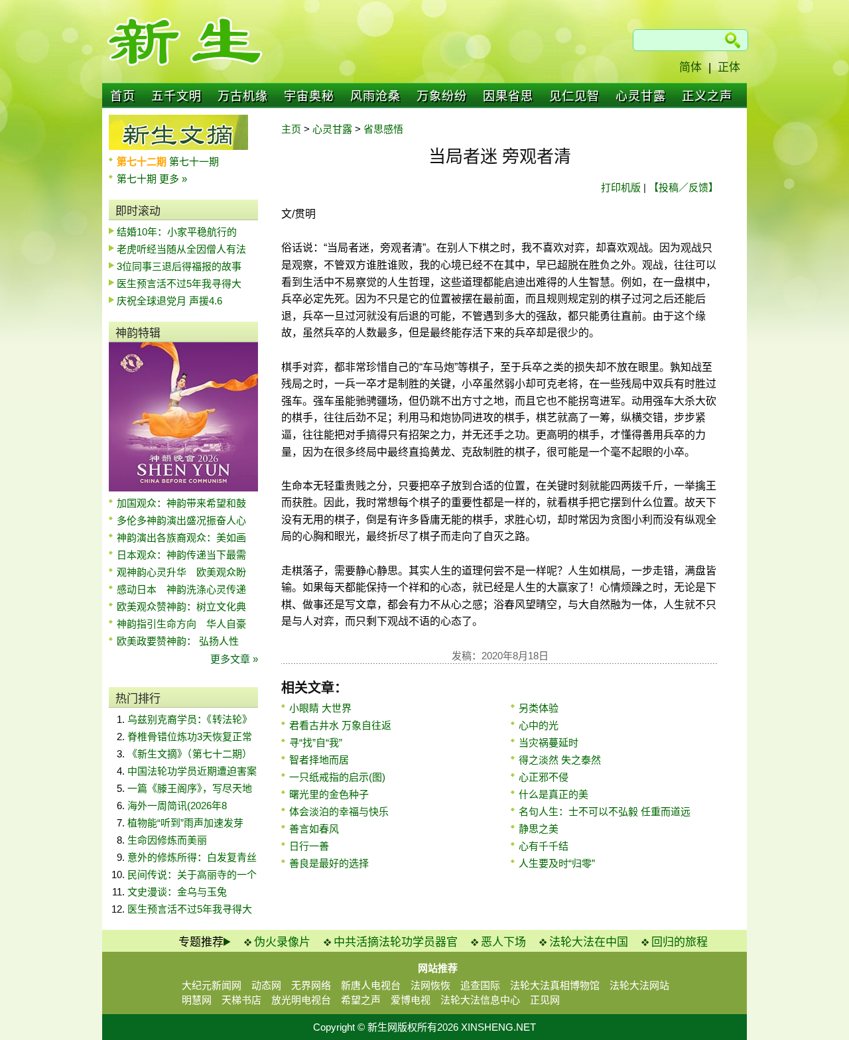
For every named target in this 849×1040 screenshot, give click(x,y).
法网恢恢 (430, 985)
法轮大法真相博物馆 (555, 985)
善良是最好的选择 (329, 863)
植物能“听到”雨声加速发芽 (185, 822)
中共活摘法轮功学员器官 (396, 942)
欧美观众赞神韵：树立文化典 (181, 606)
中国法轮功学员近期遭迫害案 (192, 771)
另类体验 (538, 708)
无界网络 (311, 985)
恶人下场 (503, 942)
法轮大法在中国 (588, 942)
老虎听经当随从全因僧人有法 (181, 249)
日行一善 (309, 846)
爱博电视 (410, 1000)
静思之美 (538, 828)
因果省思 (508, 96)
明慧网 (197, 1000)
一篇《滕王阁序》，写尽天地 (189, 788)
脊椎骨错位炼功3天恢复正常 (189, 736)
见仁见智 (574, 96)
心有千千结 (543, 846)
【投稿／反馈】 (683, 187)
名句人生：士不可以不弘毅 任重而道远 (604, 811)
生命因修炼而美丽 (167, 840)
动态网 (266, 985)
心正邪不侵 (543, 777)
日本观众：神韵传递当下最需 (181, 554)
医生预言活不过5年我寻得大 (179, 283)
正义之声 (707, 96)
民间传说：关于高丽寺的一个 (192, 874)
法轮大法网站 (639, 985)
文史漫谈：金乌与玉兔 (177, 891)
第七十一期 (194, 161)
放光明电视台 (301, 1000)
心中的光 (538, 725)
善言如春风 (314, 828)
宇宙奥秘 (309, 96)
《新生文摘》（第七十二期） (189, 753)
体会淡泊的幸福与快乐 (339, 811)
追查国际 (480, 985)
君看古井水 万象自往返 (340, 725)
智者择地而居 (319, 759)
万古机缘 (243, 96)
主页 (291, 129)
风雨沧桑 (375, 96)
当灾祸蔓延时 (548, 742)
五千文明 (176, 96)
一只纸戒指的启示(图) (337, 777)
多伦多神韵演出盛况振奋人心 (181, 520)
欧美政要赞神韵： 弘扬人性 (178, 641)
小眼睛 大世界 (320, 708)
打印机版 (621, 187)
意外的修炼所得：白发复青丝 (192, 857)
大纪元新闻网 (211, 985)
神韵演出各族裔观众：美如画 (181, 537)
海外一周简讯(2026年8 (177, 805)
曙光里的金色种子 (329, 794)
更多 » (173, 178)
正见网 (545, 1000)
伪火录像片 (282, 942)
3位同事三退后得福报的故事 (179, 266)
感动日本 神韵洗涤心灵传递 (181, 589)
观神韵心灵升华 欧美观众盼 (181, 572)
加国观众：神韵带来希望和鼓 (181, 503)
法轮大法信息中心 (480, 1000)
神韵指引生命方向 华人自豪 (181, 623)
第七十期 (138, 178)
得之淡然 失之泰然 (560, 759)
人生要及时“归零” (557, 863)
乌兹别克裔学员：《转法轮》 (189, 719)
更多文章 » (234, 659)
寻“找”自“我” (315, 742)
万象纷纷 (442, 96)
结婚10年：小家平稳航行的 (177, 231)
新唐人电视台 (371, 985)
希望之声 (361, 1000)
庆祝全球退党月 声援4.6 (169, 300)
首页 (122, 96)
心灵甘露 (641, 96)
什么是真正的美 (553, 794)
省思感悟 (383, 129)
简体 (690, 67)
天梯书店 (241, 1000)
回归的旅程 (679, 942)
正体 (729, 67)
